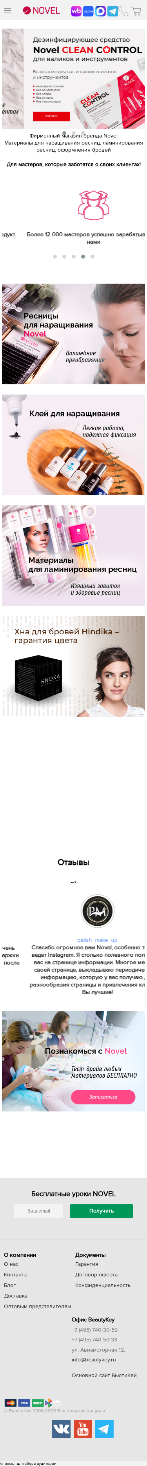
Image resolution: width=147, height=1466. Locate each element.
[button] (64, 133)
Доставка (15, 1295)
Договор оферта (96, 1274)
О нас (11, 1264)
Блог (10, 1285)
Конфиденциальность (103, 1285)
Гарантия (86, 1264)
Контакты (15, 1274)
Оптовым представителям (37, 1306)
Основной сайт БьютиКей (104, 1375)
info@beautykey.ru (94, 1359)
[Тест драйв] (73, 1061)
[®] (40, 11)
